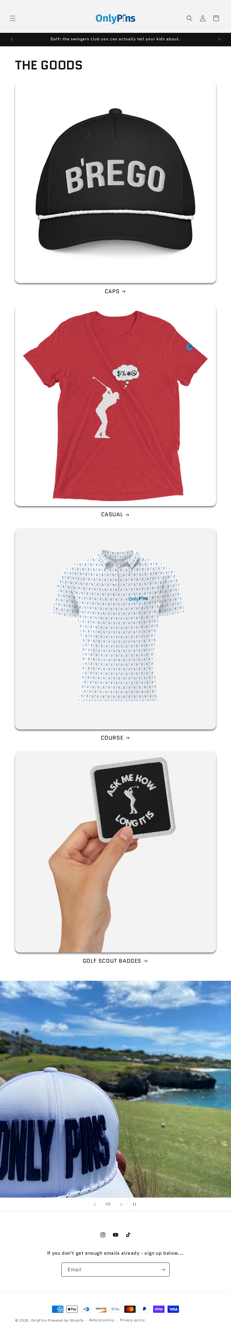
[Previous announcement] (11, 39)
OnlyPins (39, 1320)
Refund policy (101, 1320)
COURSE (112, 738)
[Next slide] (121, 1204)
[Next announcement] (219, 39)
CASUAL (112, 514)
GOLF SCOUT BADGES (112, 961)
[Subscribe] (162, 1270)
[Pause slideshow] (136, 1204)
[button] (12, 18)
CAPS (112, 291)
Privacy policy (132, 1320)
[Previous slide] (94, 1204)
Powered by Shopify (66, 1320)
